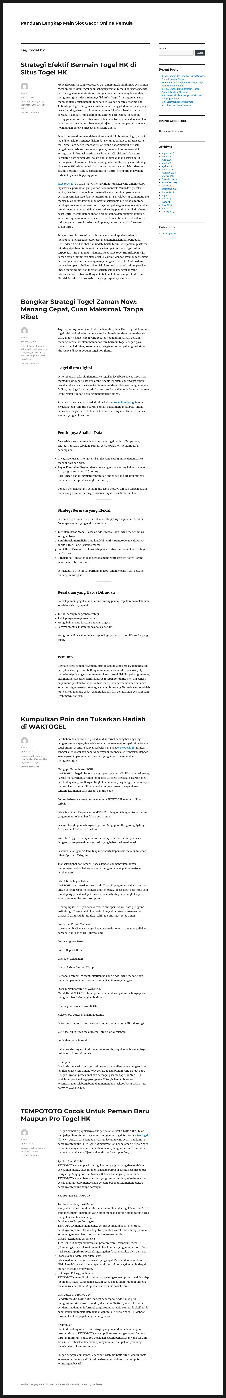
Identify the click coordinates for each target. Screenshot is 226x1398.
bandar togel (27, 756)
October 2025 (168, 185)
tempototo (40, 1148)
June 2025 (166, 198)
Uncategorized (169, 233)
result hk (25, 355)
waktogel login (126, 747)
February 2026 (169, 173)
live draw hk (38, 352)
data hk (24, 346)
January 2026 (168, 176)
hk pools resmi (36, 346)
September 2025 (170, 189)
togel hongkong (124, 402)
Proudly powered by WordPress (87, 1384)
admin (24, 93)
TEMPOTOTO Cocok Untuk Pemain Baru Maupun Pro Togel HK (85, 1114)
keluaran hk (27, 349)
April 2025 (167, 205)
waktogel (34, 762)
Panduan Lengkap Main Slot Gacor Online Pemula (77, 23)
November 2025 (169, 182)
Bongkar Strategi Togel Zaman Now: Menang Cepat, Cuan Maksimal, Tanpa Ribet (82, 309)
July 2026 (166, 156)
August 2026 (168, 153)
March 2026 (168, 169)
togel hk (39, 101)
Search (162, 48)
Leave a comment (30, 112)
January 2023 (168, 211)
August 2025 (168, 192)
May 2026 (166, 163)
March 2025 (167, 208)
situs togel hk (66, 183)
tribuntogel (26, 105)
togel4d (25, 762)
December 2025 (169, 179)
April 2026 (167, 166)
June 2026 (167, 160)
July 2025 (166, 195)
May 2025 (166, 202)
